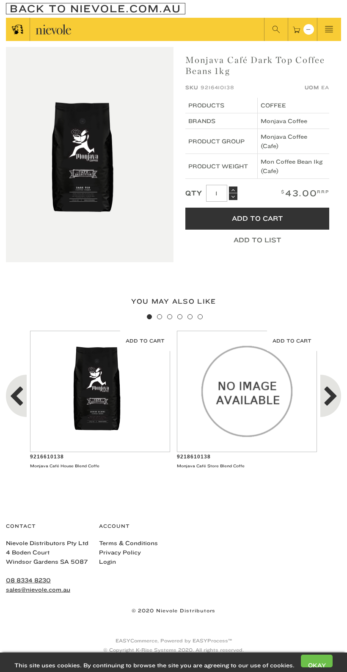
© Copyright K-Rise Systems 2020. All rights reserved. (173, 650)
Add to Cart (257, 218)
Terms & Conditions (128, 543)
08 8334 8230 (28, 580)
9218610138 (194, 457)
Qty (194, 193)
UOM (312, 87)
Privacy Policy (120, 552)
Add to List (257, 240)
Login (107, 561)
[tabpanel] (100, 401)
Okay (317, 664)
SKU (191, 87)
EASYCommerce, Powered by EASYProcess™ (174, 640)
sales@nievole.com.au (38, 589)
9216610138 (47, 457)
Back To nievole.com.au (95, 8)
